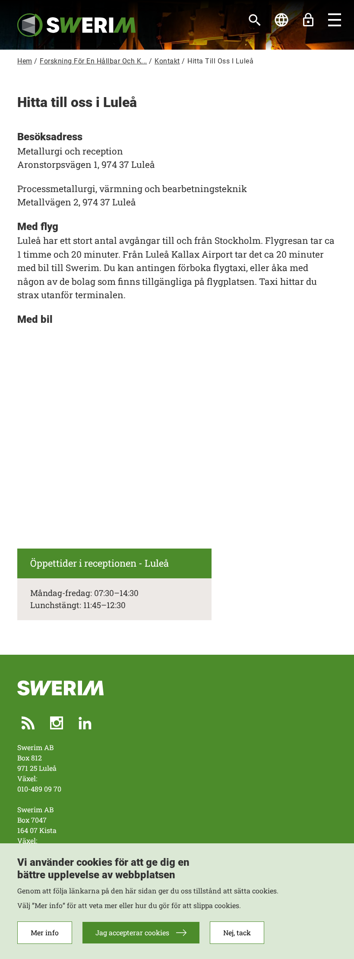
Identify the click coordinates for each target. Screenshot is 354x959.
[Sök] (255, 20)
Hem (24, 61)
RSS (28, 722)
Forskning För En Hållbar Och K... (93, 61)
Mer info (45, 932)
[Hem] (76, 24)
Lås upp (308, 20)
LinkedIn (85, 722)
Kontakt (167, 61)
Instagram (56, 722)
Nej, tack (237, 932)
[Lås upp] (308, 20)
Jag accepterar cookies (132, 932)
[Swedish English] (281, 20)
